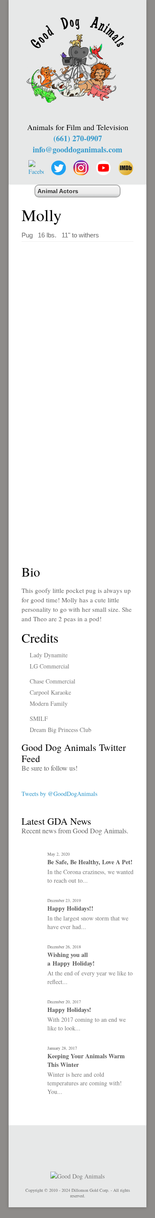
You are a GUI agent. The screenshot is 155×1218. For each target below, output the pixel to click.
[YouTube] (103, 168)
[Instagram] (81, 168)
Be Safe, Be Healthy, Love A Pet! (90, 862)
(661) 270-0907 (77, 138)
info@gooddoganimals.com (77, 149)
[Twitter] (58, 168)
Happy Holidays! (69, 1009)
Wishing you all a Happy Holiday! (71, 959)
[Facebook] (36, 168)
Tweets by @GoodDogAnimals (59, 794)
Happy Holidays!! (70, 908)
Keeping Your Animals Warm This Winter (86, 1060)
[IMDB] (125, 168)
